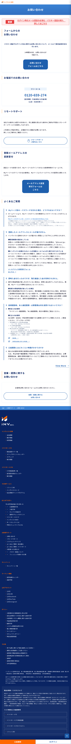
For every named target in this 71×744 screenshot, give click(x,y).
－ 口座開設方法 (12, 507)
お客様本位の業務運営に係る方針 (17, 613)
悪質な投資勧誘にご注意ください (17, 650)
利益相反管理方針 (12, 621)
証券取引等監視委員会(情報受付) (17, 653)
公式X (8, 591)
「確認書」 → (15, 338)
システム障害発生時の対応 (15, 626)
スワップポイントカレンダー (16, 454)
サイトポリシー (12, 631)
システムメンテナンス (14, 541)
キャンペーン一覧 (12, 566)
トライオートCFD (7, 467)
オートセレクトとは (13, 522)
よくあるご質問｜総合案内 (15, 544)
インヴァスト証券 (7, 431)
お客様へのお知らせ (13, 549)
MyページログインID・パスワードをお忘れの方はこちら (28, 219)
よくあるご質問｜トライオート (16, 547)
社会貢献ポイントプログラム (16, 493)
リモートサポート (12, 539)
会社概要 (9, 435)
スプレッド (10, 457)
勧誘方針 (9, 623)
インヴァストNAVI (12, 520)
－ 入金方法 (11, 509)
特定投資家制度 (12, 636)
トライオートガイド (13, 517)
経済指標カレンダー (13, 577)
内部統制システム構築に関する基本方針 (19, 618)
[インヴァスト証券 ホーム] (7, 2)
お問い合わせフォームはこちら (35, 64)
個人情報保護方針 (12, 629)
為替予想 (9, 580)
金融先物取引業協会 (13, 661)
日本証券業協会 (12, 663)
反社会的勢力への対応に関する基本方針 (19, 616)
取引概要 (9, 459)
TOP (3, 408)
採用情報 (9, 440)
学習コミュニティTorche (15, 525)
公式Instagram (12, 602)
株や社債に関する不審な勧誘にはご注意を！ (21, 648)
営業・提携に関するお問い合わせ (35, 396)
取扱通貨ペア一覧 (12, 452)
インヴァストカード (13, 490)
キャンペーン (6, 562)
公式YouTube (11, 599)
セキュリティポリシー (14, 634)
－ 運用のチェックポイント (16, 514)
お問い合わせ (11, 536)
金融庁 (9, 658)
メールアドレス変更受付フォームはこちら (35, 186)
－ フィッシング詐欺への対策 (16, 554)
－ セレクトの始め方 (14, 512)
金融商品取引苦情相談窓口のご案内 (18, 656)
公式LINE (10, 594)
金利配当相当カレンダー (14, 473)
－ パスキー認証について (15, 552)
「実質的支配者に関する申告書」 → (21, 341)
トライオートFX (7, 448)
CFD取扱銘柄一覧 (12, 471)
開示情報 (9, 438)
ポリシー (4, 609)
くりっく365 (11, 487)
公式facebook (11, 596)
